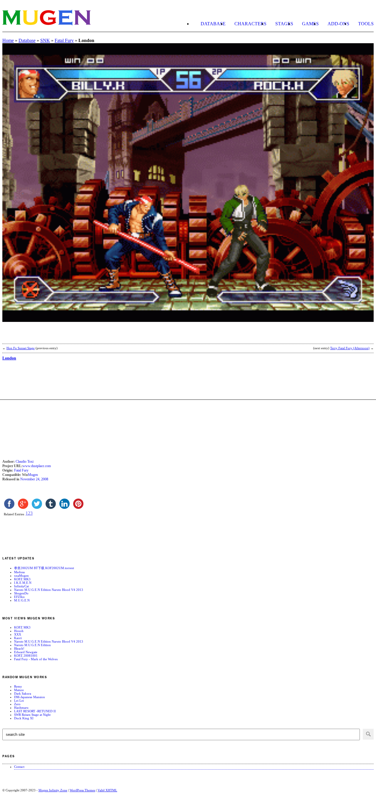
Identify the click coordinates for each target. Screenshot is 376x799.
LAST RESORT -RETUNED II (35, 711)
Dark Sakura (22, 693)
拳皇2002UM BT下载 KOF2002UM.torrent (44, 568)
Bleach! (19, 648)
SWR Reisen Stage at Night (32, 714)
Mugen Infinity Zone (52, 790)
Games (310, 23)
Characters (250, 23)
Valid (107, 790)
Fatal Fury (64, 40)
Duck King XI (23, 718)
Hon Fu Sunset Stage (20, 348)
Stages (284, 23)
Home (8, 40)
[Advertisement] (71, 336)
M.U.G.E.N (22, 600)
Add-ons (338, 23)
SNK (45, 40)
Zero (17, 704)
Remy (18, 686)
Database (213, 23)
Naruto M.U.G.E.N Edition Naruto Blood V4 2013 (48, 589)
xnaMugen (21, 575)
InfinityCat (21, 586)
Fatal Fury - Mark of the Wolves (36, 659)
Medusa (19, 572)
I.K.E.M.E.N (22, 582)
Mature (19, 690)
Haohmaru (21, 707)
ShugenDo (21, 593)
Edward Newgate (25, 652)
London (9, 358)
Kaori (18, 638)
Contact (19, 766)
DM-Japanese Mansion (29, 697)
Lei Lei (19, 700)
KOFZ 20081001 (26, 655)
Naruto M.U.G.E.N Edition (32, 645)
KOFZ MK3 (22, 579)
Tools (366, 23)
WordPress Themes (82, 790)
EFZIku (19, 597)
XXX (17, 634)
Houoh (19, 631)
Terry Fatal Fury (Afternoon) (350, 348)
